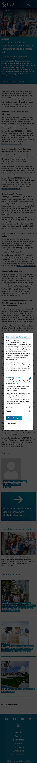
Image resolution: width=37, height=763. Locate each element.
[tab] (17, 377)
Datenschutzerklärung (11, 359)
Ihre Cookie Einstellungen (16, 336)
